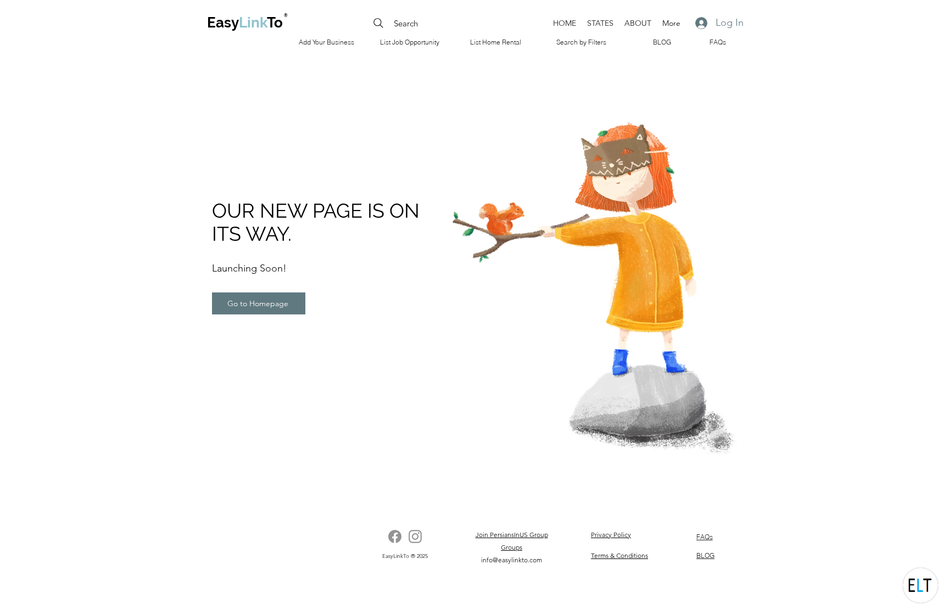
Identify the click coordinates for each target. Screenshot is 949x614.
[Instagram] (415, 536)
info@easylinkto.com (511, 560)
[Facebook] (395, 536)
